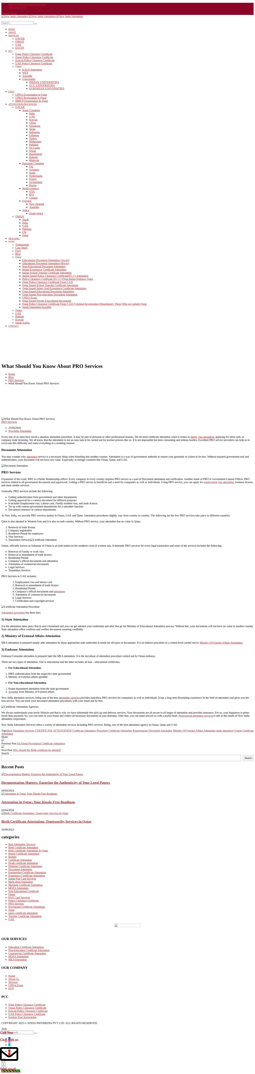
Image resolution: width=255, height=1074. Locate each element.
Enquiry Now (8, 13)
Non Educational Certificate (23, 891)
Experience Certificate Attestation (26, 875)
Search (5, 753)
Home (11, 374)
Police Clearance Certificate (23, 900)
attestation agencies (69, 697)
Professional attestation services (196, 715)
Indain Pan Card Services (22, 878)
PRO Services (16, 380)
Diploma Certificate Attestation (25, 866)
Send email (8, 1069)
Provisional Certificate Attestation (26, 906)
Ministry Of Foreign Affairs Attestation (194, 730)
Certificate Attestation (20, 859)
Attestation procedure (13, 612)
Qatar (11, 909)
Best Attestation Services (20, 730)
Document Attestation (160, 730)
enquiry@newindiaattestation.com (27, 4)
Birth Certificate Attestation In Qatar (28, 850)
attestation (32, 456)
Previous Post (8, 743)
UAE (11, 919)
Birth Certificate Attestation (23, 847)
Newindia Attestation (19, 430)
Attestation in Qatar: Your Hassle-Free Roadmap (38, 802)
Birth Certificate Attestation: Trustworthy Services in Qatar (46, 821)
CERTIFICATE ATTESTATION (53, 730)
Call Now (6, 1032)
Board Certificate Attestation (23, 853)
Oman (11, 894)
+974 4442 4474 (17, 7)
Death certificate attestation (23, 863)
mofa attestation (224, 730)
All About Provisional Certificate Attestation (41, 743)
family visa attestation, (202, 436)
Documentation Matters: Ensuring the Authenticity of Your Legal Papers (55, 782)
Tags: (4, 730)
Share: (4, 736)
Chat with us (9, 1039)
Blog (11, 377)
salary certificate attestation (23, 913)
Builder (12, 856)
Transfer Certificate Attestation (25, 916)
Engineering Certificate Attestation (27, 872)
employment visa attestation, (219, 482)
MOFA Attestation (18, 888)
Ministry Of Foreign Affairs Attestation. (221, 642)
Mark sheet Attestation (20, 881)
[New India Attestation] (15, 16)
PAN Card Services (19, 897)
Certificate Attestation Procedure (90, 730)
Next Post (6, 750)
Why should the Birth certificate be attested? (37, 750)
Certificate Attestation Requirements (128, 730)
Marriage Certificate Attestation (25, 884)
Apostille (13, 691)
